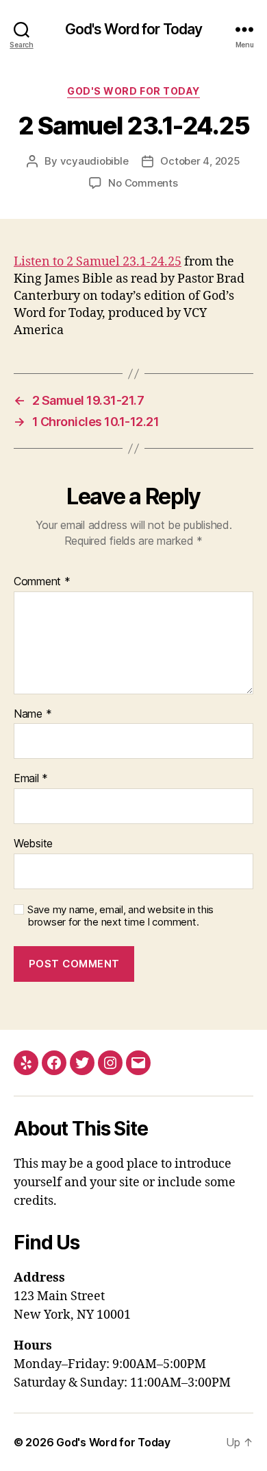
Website (33, 844)
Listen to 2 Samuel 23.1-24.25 (97, 262)
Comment (42, 582)
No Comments (142, 182)
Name (32, 714)
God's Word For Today (133, 91)
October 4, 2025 (200, 160)
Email (31, 779)
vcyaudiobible (94, 160)
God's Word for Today (134, 29)
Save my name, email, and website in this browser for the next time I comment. (120, 916)
